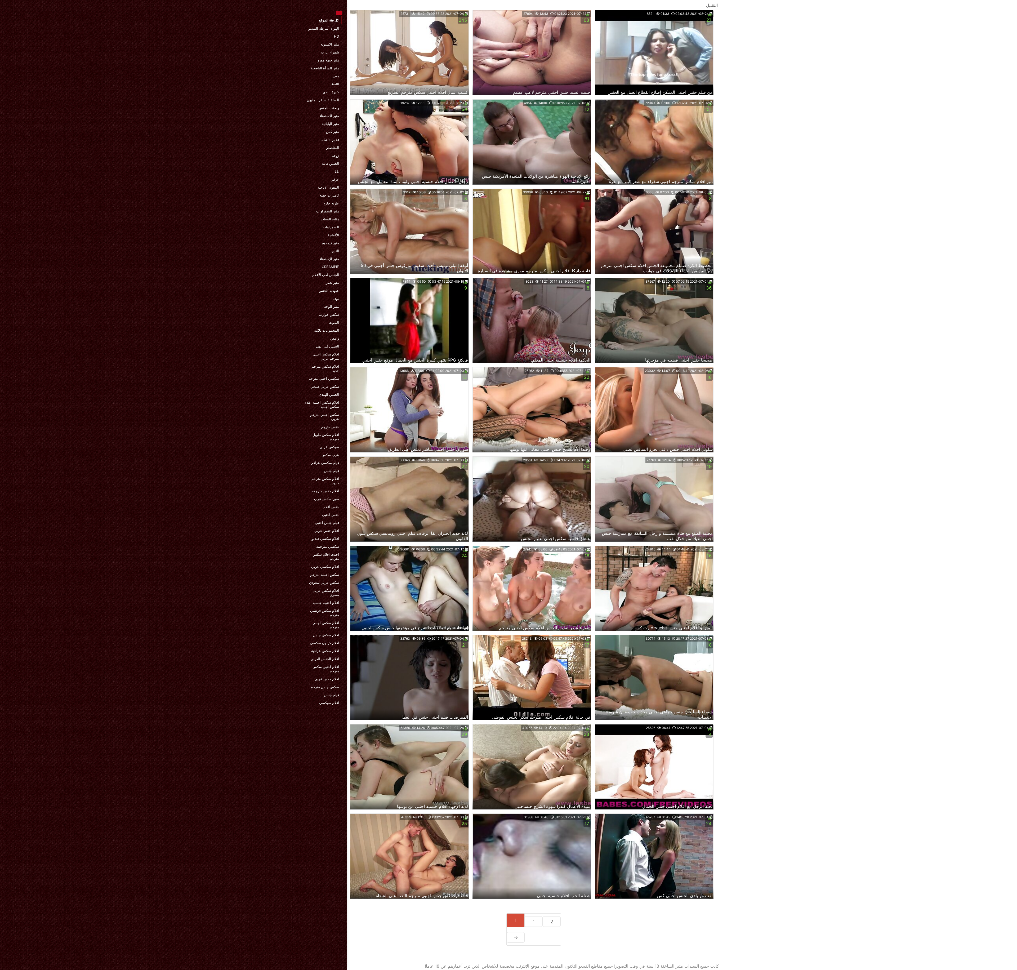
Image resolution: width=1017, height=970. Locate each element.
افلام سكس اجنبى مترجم (326, 625)
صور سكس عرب (326, 499)
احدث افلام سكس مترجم (326, 556)
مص (336, 76)
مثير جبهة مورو (328, 60)
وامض (334, 338)
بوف (336, 298)
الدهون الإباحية (328, 187)
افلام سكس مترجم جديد (325, 368)
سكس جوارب (329, 314)
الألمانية (333, 235)
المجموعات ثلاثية (326, 330)
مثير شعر (332, 283)
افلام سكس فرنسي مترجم (324, 612)
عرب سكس (330, 455)
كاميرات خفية (329, 195)
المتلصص (332, 147)
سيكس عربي (329, 447)
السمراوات (331, 227)
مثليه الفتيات (330, 219)
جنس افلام (331, 507)
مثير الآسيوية (329, 44)
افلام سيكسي (329, 703)
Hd (336, 36)
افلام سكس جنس (326, 635)
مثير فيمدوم (330, 243)
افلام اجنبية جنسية (326, 602)
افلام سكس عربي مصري (326, 592)
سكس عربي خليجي (324, 386)
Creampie (330, 267)
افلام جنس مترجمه (325, 491)
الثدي (335, 251)
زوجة (335, 155)
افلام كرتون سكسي (324, 643)
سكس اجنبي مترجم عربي (324, 416)
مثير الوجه (331, 306)
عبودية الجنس (329, 290)
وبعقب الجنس (329, 108)
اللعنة (335, 84)
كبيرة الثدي (331, 92)
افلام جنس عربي (326, 530)
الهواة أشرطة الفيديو (323, 28)
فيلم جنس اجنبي (327, 522)
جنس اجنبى (330, 515)
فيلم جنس (331, 471)
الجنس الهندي (329, 394)
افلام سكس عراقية (325, 651)
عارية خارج (331, 203)
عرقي (335, 179)
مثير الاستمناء (329, 116)
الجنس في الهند (327, 346)
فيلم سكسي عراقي (324, 463)
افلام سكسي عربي (325, 566)
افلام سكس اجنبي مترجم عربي (326, 356)
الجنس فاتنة (330, 163)
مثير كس (332, 132)
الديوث (334, 322)
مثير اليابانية (330, 124)
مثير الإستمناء (329, 259)
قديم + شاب (329, 139)
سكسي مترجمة (327, 546)
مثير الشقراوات (327, 211)
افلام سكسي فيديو (325, 538)
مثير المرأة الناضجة (325, 68)
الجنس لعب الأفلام (325, 275)
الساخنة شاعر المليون (323, 100)
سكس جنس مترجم (325, 687)
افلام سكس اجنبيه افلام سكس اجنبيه (322, 404)
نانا (337, 171)
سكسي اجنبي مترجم (324, 378)
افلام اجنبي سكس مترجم (326, 669)
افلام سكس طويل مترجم (326, 437)
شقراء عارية (330, 52)
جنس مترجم (330, 427)
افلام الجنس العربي (325, 659)
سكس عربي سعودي (324, 582)
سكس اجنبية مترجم (324, 574)
